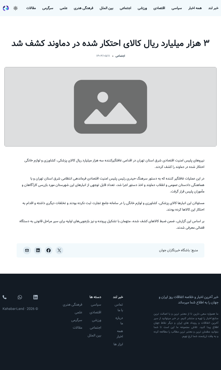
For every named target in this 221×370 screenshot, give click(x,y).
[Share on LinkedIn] (38, 250)
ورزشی (142, 8)
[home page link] (6, 8)
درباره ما (119, 320)
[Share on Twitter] (59, 250)
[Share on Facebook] (48, 250)
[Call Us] (4, 297)
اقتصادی (159, 8)
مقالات (31, 8)
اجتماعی (125, 8)
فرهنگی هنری (83, 8)
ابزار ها (118, 344)
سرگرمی (47, 8)
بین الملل (106, 8)
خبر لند (213, 8)
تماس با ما (119, 307)
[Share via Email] (27, 250)
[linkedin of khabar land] (35, 297)
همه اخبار (195, 8)
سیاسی (177, 8)
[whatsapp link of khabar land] (19, 297)
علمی (63, 8)
